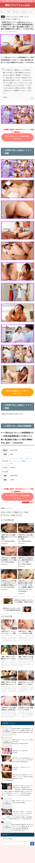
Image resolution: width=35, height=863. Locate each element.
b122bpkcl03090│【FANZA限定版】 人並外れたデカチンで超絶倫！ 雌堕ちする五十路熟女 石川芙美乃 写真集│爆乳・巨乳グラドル (22, 731)
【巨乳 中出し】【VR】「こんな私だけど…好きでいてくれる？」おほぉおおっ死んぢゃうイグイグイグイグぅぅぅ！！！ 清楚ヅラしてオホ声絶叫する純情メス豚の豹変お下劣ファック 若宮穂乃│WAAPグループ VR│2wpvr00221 (17, 815)
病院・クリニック (25, 16)
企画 (8, 16)
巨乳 (4, 19)
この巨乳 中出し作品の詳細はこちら (18, 137)
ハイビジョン (15, 16)
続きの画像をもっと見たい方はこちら (18, 392)
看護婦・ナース (16, 19)
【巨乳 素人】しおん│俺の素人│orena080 (20, 751)
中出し (9, 19)
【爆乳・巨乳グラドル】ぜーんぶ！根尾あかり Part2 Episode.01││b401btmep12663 (22, 741)
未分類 (2, 16)
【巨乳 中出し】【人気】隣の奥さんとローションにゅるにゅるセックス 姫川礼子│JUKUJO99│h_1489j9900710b (22, 760)
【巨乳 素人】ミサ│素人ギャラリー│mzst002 (21, 768)
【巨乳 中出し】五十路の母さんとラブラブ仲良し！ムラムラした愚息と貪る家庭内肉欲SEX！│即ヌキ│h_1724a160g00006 (17, 777)
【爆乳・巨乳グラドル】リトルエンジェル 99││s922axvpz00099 (22, 801)
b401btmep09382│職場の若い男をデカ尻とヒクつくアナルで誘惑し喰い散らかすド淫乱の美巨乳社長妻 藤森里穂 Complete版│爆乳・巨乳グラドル (22, 827)
